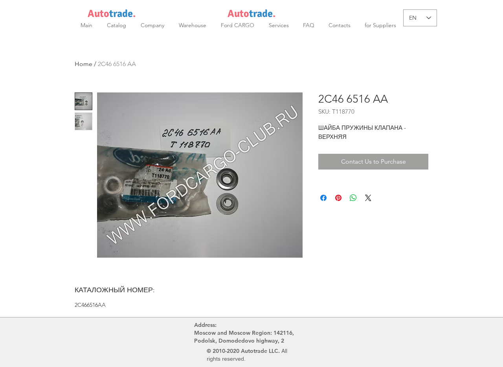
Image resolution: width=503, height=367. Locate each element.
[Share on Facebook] (323, 198)
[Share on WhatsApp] (353, 198)
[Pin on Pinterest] (338, 198)
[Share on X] (368, 198)
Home (83, 64)
